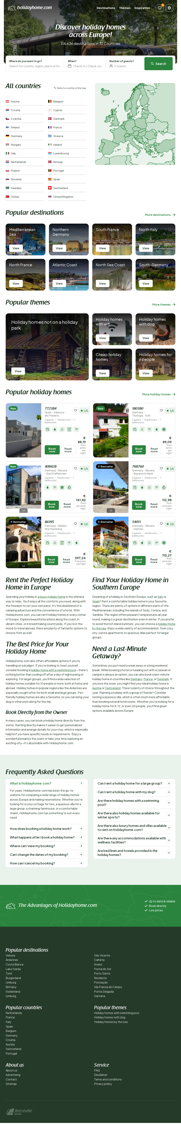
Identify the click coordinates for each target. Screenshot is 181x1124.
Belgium (11, 1031)
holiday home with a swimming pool (53, 670)
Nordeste (100, 978)
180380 (141, 412)
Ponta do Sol (102, 969)
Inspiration (142, 8)
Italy (160, 597)
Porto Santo (102, 973)
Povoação (101, 982)
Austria (96, 688)
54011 (143, 525)
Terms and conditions (108, 1079)
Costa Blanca (14, 964)
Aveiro (98, 964)
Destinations (106, 8)
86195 (56, 525)
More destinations (158, 215)
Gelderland (13, 991)
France (148, 679)
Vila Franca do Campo (108, 987)
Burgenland (13, 978)
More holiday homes (156, 394)
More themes (161, 304)
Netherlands (14, 1013)
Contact (11, 1079)
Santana (99, 996)
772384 (55, 412)
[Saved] (160, 8)
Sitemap (11, 1084)
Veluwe (10, 955)
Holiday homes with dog (109, 1017)
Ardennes (12, 960)
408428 (56, 470)
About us (11, 1070)
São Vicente (102, 955)
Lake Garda (13, 969)
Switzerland (113, 688)
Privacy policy (103, 1084)
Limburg (11, 982)
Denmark (163, 679)
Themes (125, 8)
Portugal (11, 1053)
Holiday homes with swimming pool (116, 1013)
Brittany (11, 987)
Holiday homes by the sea (111, 1022)
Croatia (10, 1040)
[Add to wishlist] (75, 410)
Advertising (13, 1075)
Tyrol (9, 973)
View (16, 248)
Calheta (99, 960)
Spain (96, 601)
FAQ (97, 1070)
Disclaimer (100, 1075)
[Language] (169, 8)
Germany (136, 679)
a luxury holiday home (51, 597)
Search (161, 64)
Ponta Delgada (104, 991)
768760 (143, 470)
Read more (68, 450)
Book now (52, 450)
